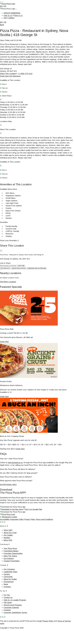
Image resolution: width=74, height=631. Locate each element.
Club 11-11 (8, 15)
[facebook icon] (0, 522)
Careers (7, 574)
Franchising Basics (11, 551)
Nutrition (7, 538)
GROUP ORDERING (12, 13)
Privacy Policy (29, 519)
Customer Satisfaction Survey (15, 613)
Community (8, 577)
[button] (37, 98)
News (6, 584)
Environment (9, 582)
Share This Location (8, 74)
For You (7, 595)
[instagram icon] (2, 522)
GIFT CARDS (9, 18)
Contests (7, 610)
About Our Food (10, 533)
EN (1, 6)
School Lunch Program (13, 605)
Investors (7, 587)
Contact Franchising (11, 561)
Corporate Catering (11, 607)
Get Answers (9, 558)
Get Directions (15, 76)
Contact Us (8, 597)
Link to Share (5, 263)
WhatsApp (43, 268)
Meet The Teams (10, 556)
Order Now (4, 76)
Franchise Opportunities (13, 553)
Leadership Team (10, 572)
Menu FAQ (8, 540)
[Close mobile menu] (16, 9)
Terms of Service (64, 621)
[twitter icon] (4, 522)
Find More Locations (8, 282)
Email (23, 268)
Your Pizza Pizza (10, 548)
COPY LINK (21, 265)
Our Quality (8, 535)
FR (5, 6)
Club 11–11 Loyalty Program (15, 600)
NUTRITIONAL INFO (8, 485)
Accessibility (5, 519)
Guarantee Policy (17, 519)
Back (2, 25)
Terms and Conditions (44, 519)
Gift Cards (8, 602)
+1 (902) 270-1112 (25, 74)
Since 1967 (8, 530)
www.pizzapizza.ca (15, 463)
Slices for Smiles (10, 579)
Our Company (9, 569)
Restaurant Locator (9, 517)
